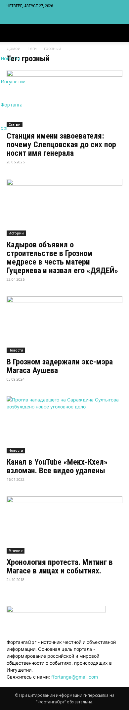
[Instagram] (14, 18)
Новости (16, 350)
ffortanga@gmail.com (74, 677)
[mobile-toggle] (11, 33)
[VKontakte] (24, 18)
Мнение (15, 550)
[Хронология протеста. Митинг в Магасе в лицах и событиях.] (64, 525)
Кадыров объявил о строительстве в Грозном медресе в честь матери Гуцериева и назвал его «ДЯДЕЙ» (62, 257)
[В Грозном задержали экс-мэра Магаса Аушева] (64, 325)
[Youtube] (28, 18)
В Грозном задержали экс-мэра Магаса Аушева (60, 366)
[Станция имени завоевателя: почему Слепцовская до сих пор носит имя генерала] (64, 98)
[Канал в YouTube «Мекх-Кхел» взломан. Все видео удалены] (64, 424)
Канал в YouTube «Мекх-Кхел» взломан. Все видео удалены (57, 466)
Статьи (15, 124)
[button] (119, 33)
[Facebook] (9, 18)
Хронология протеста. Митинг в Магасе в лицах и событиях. (60, 566)
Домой (14, 48)
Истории (16, 233)
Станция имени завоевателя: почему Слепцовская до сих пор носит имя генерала (61, 144)
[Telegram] (19, 18)
